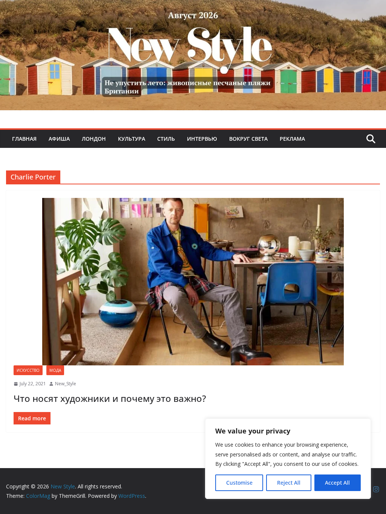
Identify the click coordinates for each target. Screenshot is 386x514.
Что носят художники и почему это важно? (110, 398)
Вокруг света (248, 138)
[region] (288, 458)
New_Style (65, 383)
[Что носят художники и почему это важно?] (193, 281)
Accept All (337, 482)
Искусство (28, 370)
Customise (239, 482)
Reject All (288, 482)
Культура (131, 138)
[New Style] (193, 8)
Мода (55, 370)
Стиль (166, 138)
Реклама (292, 138)
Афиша (59, 138)
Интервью (202, 138)
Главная (24, 138)
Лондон (94, 138)
